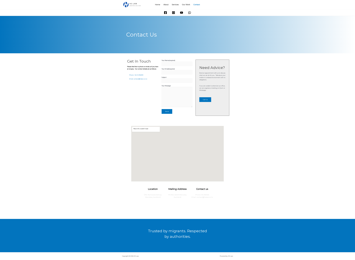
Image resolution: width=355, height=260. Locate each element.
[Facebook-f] (168, 207)
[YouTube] (181, 12)
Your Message (166, 86)
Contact (196, 5)
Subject (164, 77)
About (166, 5)
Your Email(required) (168, 69)
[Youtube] (181, 207)
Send (167, 111)
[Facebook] (165, 12)
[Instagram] (173, 12)
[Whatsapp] (187, 207)
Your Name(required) (168, 60)
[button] (205, 99)
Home (157, 5)
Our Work (186, 5)
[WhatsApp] (189, 12)
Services (175, 5)
